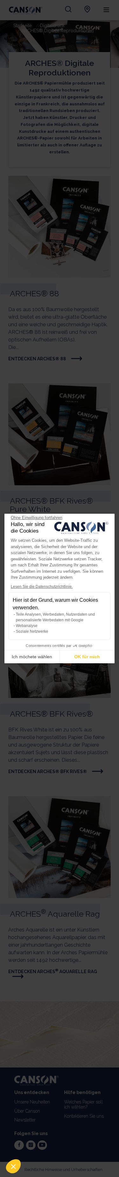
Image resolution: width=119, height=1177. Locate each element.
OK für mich (87, 656)
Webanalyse (26, 626)
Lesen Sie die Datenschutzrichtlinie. (42, 586)
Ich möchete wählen (32, 656)
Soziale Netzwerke (32, 631)
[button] (13, 1166)
